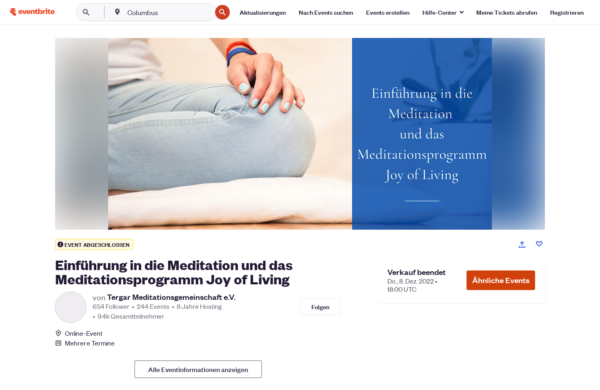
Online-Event (83, 333)
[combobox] (168, 12)
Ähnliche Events (500, 280)
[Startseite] (32, 12)
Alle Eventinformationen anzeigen (198, 369)
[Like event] (539, 244)
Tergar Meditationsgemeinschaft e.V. (171, 297)
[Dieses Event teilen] (522, 244)
